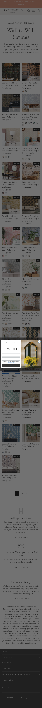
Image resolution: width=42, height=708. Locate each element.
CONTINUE (11, 365)
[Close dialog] (39, 341)
